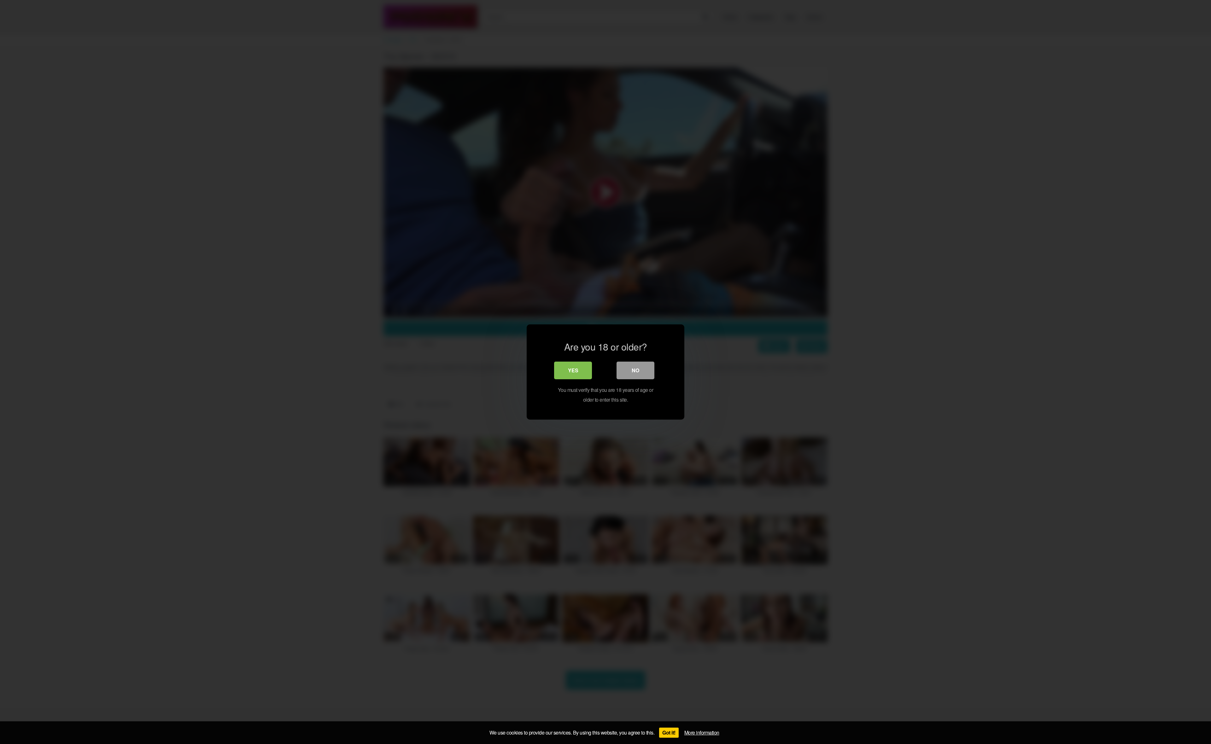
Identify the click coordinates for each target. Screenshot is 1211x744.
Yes (573, 370)
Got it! (669, 732)
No (635, 370)
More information (701, 732)
